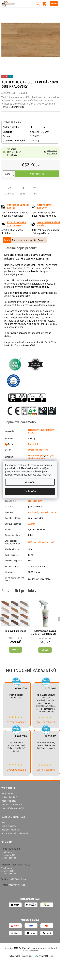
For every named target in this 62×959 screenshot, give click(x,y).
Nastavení (30, 482)
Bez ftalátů (33, 512)
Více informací (44, 474)
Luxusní (52, 512)
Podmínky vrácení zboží (12, 804)
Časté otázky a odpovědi (12, 808)
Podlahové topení (36, 455)
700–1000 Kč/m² (35, 501)
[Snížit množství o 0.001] (13, 175)
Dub (36, 444)
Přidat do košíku (37, 174)
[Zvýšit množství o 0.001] (13, 172)
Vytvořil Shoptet (46, 956)
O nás (3, 822)
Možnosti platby (8, 801)
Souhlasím (30, 491)
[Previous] (2, 619)
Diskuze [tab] (42, 240)
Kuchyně (49, 455)
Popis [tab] (7, 240)
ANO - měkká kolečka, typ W (41, 542)
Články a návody (8, 826)
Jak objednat (7, 793)
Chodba (31, 458)
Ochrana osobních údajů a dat (15, 833)
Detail (15, 649)
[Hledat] (38, 4)
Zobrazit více (18, 107)
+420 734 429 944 (18, 879)
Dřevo (31, 444)
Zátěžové (43, 512)
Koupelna (40, 458)
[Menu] (54, 3)
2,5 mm (31, 524)
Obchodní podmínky (10, 830)
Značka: (14, 93)
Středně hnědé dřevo (38, 450)
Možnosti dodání (9, 797)
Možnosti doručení (52, 152)
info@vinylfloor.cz (16, 885)
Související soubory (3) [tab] (24, 240)
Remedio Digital (26, 956)
